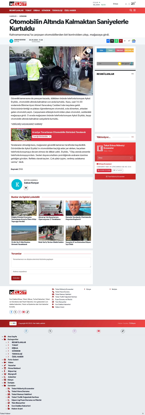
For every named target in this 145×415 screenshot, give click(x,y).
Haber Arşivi (59, 307)
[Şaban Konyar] (16, 184)
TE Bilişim (132, 323)
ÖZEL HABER (70, 10)
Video (10, 362)
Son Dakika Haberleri (63, 304)
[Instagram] (19, 312)
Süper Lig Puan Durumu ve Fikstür (27, 400)
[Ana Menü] (134, 10)
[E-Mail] (26, 188)
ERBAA (37, 10)
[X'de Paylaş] (112, 41)
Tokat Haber (5, 414)
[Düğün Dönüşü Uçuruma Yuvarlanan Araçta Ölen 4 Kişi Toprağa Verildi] (24, 208)
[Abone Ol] (134, 41)
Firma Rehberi (14, 368)
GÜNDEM (46, 10)
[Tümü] (133, 137)
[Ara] (131, 10)
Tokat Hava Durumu (62, 292)
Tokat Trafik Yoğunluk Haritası (66, 297)
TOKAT (28, 10)
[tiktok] (123, 331)
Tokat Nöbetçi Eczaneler (64, 289)
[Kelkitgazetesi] (17, 3)
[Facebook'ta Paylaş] (108, 41)
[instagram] (74, 331)
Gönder (16, 278)
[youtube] (99, 331)
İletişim (114, 289)
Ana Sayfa (12, 337)
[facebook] (26, 331)
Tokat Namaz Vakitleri (63, 294)
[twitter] (50, 331)
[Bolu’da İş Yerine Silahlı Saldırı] (51, 233)
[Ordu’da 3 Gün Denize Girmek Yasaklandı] (24, 233)
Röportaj (12, 371)
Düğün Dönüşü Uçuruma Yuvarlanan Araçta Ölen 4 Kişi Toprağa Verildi (23, 219)
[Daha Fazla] (121, 41)
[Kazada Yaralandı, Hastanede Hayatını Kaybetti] (78, 208)
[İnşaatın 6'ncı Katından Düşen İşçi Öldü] (78, 233)
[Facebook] (11, 312)
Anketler (12, 377)
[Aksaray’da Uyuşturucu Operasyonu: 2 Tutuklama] (51, 208)
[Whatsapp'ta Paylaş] (116, 41)
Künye (88, 289)
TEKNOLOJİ (57, 10)
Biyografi (12, 374)
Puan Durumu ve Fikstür (63, 299)
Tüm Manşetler (60, 302)
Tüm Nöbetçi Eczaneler (116, 176)
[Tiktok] (27, 312)
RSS (14, 323)
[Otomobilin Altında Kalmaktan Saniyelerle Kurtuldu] (51, 70)
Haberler (13, 16)
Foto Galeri (13, 360)
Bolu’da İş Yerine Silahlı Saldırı (51, 242)
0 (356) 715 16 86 (105, 170)
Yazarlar (12, 365)
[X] (15, 312)
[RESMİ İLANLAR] (133, 74)
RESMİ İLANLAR (16, 10)
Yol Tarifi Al (118, 170)
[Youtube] (23, 312)
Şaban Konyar (31, 183)
